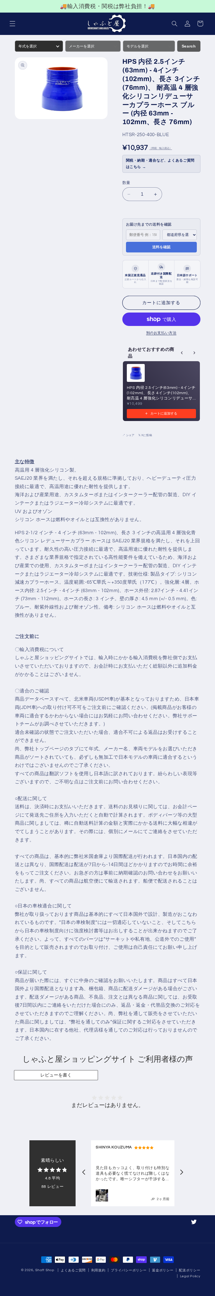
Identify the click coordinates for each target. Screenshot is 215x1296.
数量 (126, 183)
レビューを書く (56, 1075)
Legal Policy (190, 1276)
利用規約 (98, 1270)
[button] (12, 23)
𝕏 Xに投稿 (145, 435)
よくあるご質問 (73, 1270)
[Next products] (194, 353)
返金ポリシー (162, 1270)
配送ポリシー (189, 1270)
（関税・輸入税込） (160, 148)
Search (189, 46)
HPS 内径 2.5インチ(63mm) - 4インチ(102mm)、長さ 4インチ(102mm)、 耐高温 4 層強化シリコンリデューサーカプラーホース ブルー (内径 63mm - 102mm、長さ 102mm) (161, 393)
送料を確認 (161, 247)
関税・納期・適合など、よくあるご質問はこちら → (160, 164)
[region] (107, 6)
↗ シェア (128, 435)
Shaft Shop (44, 1270)
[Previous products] (182, 353)
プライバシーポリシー (128, 1270)
